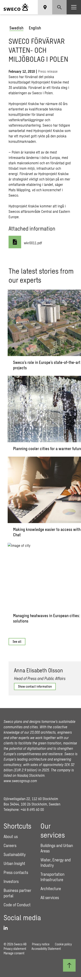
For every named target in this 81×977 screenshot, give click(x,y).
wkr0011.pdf (33, 243)
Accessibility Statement (46, 949)
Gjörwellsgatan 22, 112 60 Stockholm (31, 799)
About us (11, 836)
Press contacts (16, 872)
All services (49, 897)
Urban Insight (14, 863)
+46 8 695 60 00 (32, 809)
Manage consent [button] (14, 953)
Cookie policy (63, 944)
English (35, 27)
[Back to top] (69, 965)
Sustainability (15, 854)
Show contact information (35, 686)
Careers (10, 845)
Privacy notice (41, 944)
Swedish (16, 27)
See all (17, 641)
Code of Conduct (17, 904)
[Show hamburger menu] (74, 7)
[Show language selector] (45, 7)
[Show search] (59, 7)
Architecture (50, 888)
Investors (11, 881)
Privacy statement (15, 949)
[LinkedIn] (7, 928)
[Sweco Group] (16, 7)
